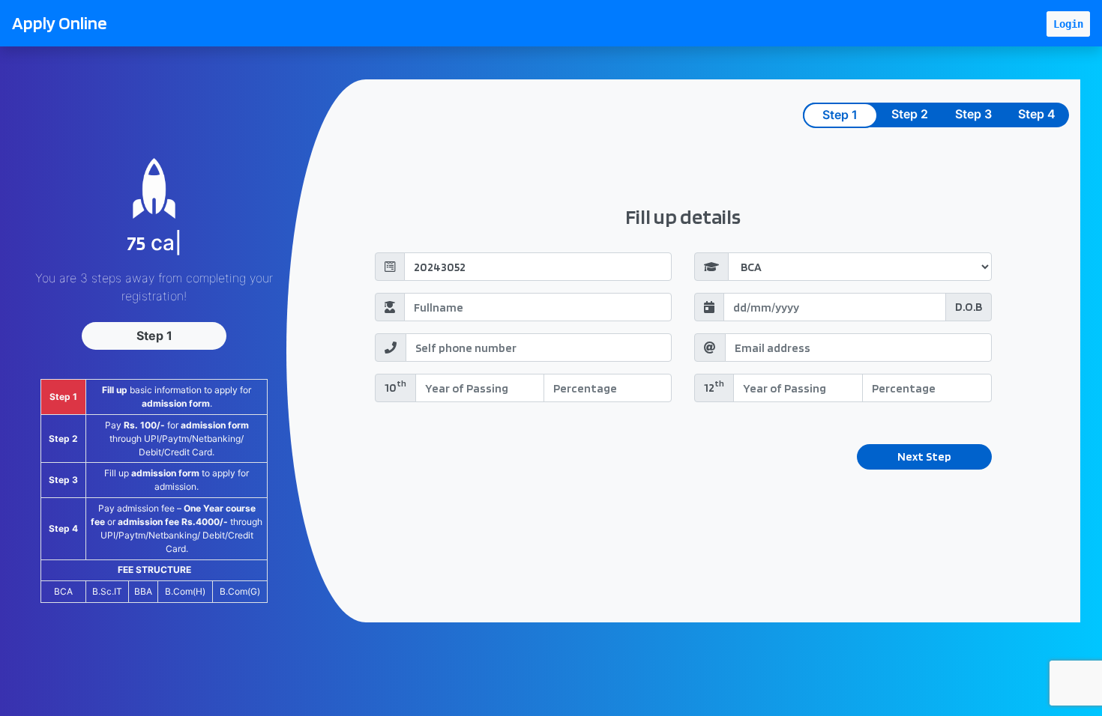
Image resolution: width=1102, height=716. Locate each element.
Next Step (924, 456)
